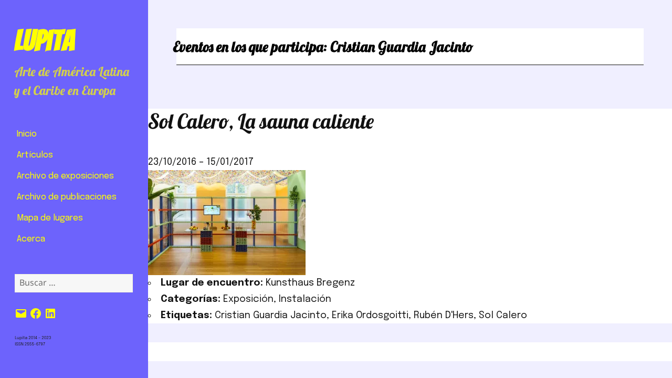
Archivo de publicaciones (67, 197)
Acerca (31, 239)
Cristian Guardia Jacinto (271, 315)
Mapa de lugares (50, 218)
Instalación (305, 299)
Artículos (35, 155)
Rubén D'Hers (444, 315)
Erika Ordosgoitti (370, 315)
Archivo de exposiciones (65, 176)
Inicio (27, 134)
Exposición (248, 299)
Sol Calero (503, 315)
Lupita (44, 40)
